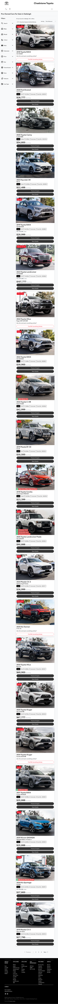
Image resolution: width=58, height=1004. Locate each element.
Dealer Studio (12, 1001)
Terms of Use (22, 998)
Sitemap (11, 998)
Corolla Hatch (6, 968)
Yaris (6, 966)
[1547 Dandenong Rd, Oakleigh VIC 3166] (10, 9)
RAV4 (14, 964)
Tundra (23, 969)
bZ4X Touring (16, 967)
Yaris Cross (15, 975)
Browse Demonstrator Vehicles (41, 970)
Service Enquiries (49, 968)
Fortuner (15, 973)
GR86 (31, 967)
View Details (35, 104)
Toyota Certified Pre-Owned (41, 982)
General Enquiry (8, 991)
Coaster (23, 972)
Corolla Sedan (6, 972)
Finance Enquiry (35, 101)
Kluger (14, 979)
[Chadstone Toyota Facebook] (6, 994)
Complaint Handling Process (31, 998)
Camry (6, 970)
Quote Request (40, 978)
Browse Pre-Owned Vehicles (41, 966)
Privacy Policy (16, 998)
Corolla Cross (14, 977)
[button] (52, 9)
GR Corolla (32, 969)
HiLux (22, 964)
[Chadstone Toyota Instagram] (8, 994)
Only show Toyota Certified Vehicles (27, 22)
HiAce (22, 970)
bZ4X (14, 966)
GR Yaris (32, 966)
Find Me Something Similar (35, 59)
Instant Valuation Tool (40, 975)
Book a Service (48, 965)
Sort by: (42, 21)
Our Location (8, 989)
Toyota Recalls (48, 971)
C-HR (14, 972)
